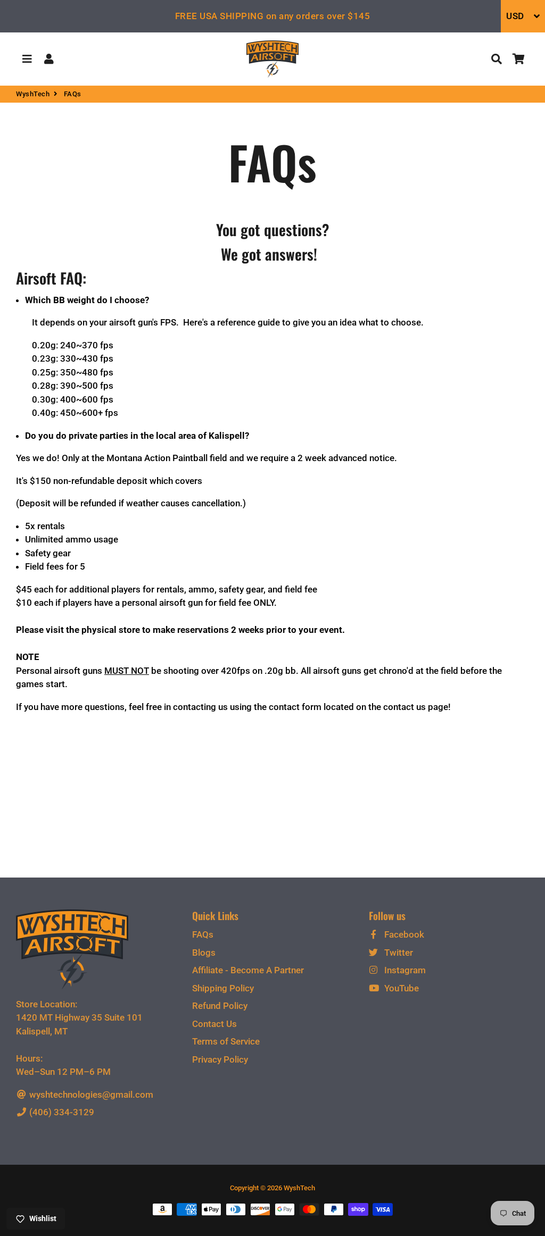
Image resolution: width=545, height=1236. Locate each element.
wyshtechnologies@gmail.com (90, 1094)
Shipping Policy (223, 988)
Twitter (397, 952)
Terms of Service (226, 1041)
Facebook (403, 934)
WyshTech (32, 94)
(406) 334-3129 (60, 1112)
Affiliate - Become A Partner (248, 970)
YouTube (400, 988)
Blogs (204, 952)
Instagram (404, 970)
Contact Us (214, 1023)
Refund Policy (219, 1005)
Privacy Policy (220, 1059)
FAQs (202, 934)
